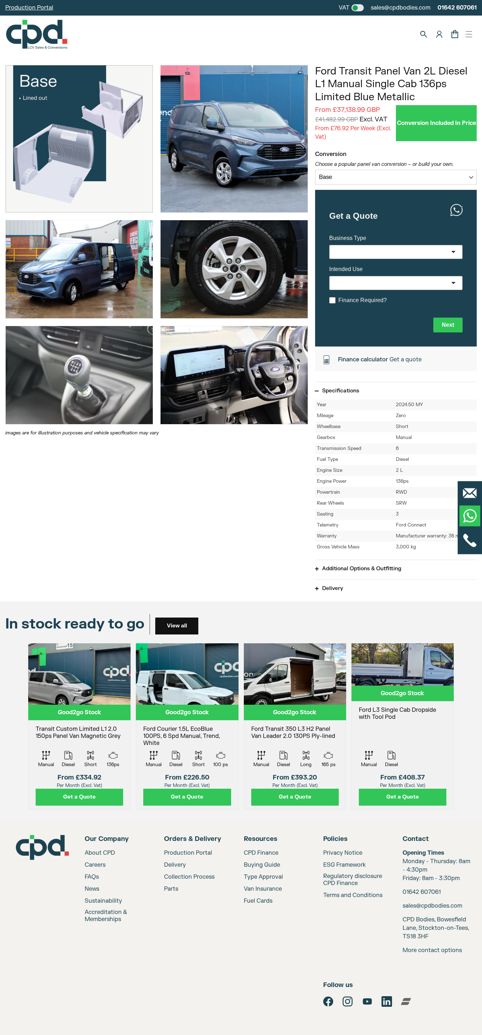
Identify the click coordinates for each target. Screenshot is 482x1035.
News (92, 888)
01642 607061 (457, 7)
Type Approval (263, 876)
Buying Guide (262, 864)
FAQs (92, 876)
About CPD (100, 852)
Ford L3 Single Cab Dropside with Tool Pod (397, 713)
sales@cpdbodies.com (400, 7)
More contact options (432, 950)
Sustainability (103, 900)
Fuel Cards (258, 900)
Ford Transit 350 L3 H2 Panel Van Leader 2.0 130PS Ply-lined (293, 733)
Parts (171, 888)
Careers (95, 864)
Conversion (331, 154)
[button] (469, 34)
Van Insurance (263, 888)
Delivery (175, 864)
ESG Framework (344, 864)
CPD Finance (261, 852)
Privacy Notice (342, 852)
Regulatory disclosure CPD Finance (352, 880)
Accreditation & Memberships (106, 916)
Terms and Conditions (352, 895)
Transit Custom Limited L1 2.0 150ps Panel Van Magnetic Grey (78, 733)
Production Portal (29, 7)
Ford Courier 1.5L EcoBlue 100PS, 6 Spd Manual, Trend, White (181, 736)
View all (177, 625)
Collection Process (189, 876)
